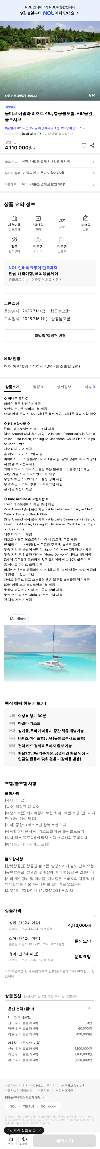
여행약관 (44, 1090)
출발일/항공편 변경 (50, 335)
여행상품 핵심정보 (58, 134)
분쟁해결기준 (64, 1090)
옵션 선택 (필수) (21, 1008)
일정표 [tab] (38, 386)
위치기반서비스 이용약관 (39, 1085)
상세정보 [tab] (64, 386)
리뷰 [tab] (89, 386)
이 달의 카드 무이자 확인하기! (43, 173)
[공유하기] (92, 145)
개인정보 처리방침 (73, 1085)
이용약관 (11, 1085)
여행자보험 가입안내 (18, 1090)
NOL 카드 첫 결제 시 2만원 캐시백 (46, 161)
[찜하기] (84, 145)
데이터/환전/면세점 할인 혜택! (43, 184)
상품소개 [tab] (12, 386)
